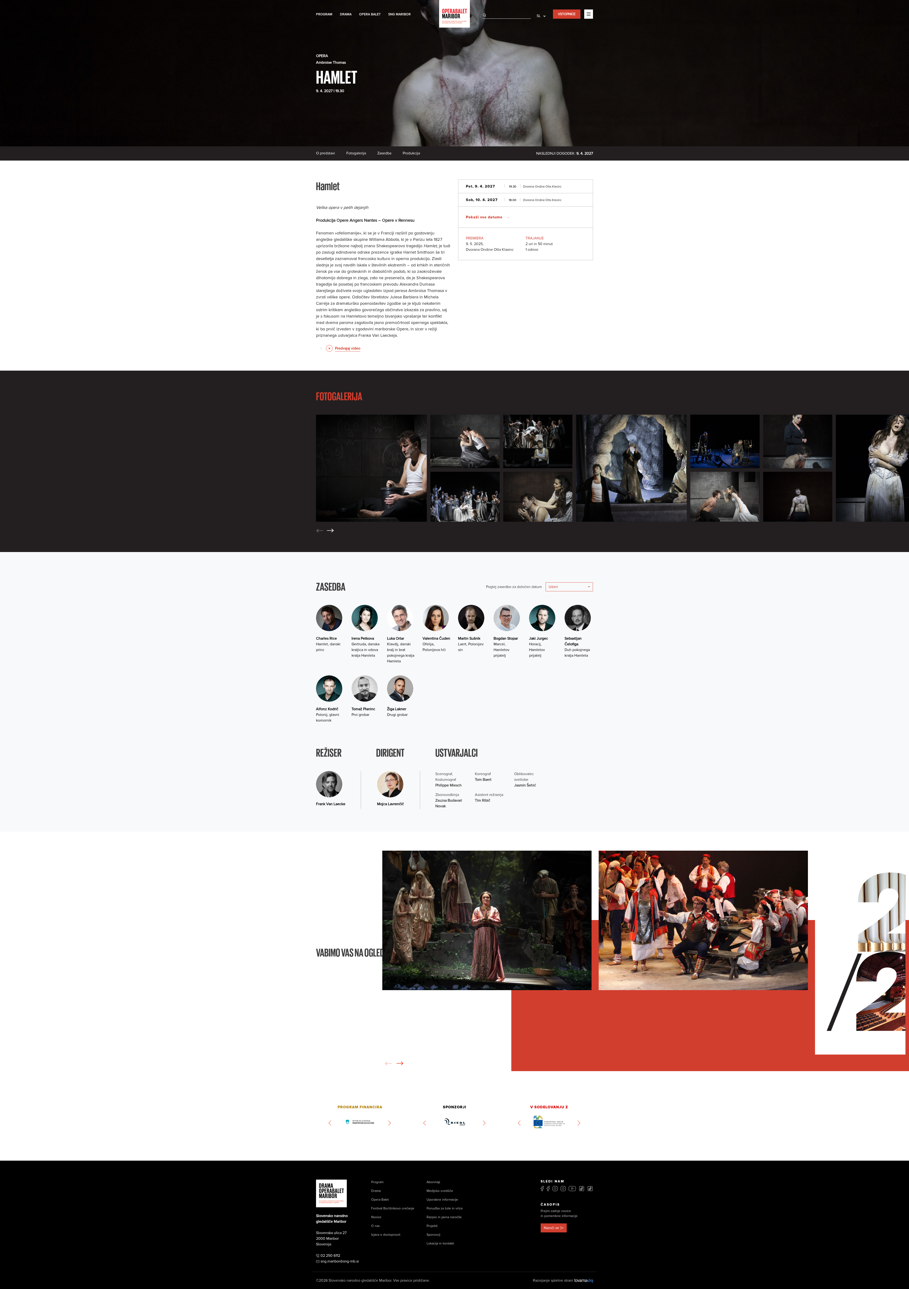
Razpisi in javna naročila (444, 1217)
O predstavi (325, 153)
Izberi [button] (553, 586)
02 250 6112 (330, 1255)
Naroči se (551, 1228)
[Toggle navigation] (588, 13)
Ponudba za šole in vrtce (445, 1208)
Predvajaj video (347, 348)
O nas (375, 1226)
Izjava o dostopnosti (385, 1235)
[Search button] (484, 15)
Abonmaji (433, 1182)
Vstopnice (566, 14)
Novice (376, 1217)
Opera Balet (370, 14)
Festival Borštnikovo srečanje (392, 1208)
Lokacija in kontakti (440, 1243)
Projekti (432, 1226)
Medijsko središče (440, 1191)
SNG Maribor (399, 14)
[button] (330, 530)
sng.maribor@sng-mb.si (340, 1261)
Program (324, 14)
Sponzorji (433, 1235)
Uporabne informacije (442, 1200)
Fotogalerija (356, 153)
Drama (346, 14)
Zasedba (384, 153)
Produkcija (411, 153)
